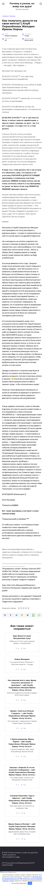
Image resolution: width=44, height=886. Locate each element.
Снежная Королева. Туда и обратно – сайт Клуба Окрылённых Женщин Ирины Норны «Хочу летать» (22, 799)
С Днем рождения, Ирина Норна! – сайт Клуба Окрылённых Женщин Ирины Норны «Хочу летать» (22, 742)
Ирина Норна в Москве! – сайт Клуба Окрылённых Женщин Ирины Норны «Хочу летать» (22, 826)
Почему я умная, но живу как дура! (22, 5)
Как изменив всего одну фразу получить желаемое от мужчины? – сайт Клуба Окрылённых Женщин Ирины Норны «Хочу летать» (22, 685)
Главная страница (8, 16)
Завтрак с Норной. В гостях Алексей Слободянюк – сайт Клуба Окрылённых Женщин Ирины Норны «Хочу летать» (22, 771)
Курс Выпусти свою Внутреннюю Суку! (22, 637)
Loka (17, 857)
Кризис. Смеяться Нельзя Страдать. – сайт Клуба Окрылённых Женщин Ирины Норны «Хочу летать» (22, 714)
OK (30, 883)
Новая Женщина (22, 659)
